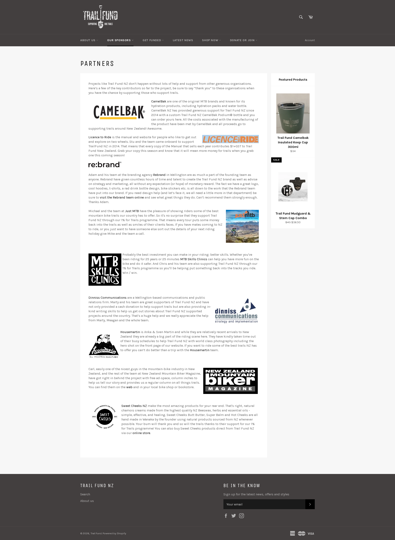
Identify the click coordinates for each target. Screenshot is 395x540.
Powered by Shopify (114, 533)
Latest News (183, 40)
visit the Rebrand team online (122, 197)
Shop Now (210, 40)
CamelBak (158, 101)
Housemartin (130, 332)
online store (141, 433)
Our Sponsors (119, 40)
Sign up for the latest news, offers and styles (256, 494)
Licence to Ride (99, 137)
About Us (88, 40)
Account (310, 40)
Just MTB (132, 211)
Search (85, 494)
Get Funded (152, 40)
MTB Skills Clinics (193, 259)
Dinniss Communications (107, 298)
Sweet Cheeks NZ (134, 406)
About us (87, 501)
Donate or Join (243, 40)
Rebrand (159, 175)
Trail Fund (96, 533)
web (129, 387)
